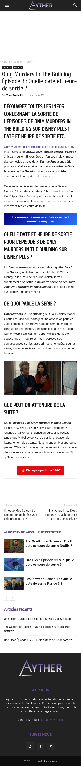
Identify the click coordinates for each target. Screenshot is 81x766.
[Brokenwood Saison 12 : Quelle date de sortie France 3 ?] (14, 583)
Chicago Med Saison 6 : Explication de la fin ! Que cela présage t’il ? (20, 515)
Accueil (6, 61)
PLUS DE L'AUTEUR (49, 532)
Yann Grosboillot (15, 95)
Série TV (18, 61)
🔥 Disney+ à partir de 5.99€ (40, 470)
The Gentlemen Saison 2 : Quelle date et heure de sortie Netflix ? (37, 629)
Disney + (31, 61)
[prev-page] (6, 598)
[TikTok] (40, 746)
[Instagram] (30, 746)
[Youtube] (51, 746)
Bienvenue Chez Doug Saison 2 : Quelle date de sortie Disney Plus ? (61, 515)
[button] (6, 5)
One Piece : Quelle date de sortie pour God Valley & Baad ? (39, 618)
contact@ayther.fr (51, 720)
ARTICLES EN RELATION (19, 532)
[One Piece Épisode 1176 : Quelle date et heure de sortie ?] (14, 564)
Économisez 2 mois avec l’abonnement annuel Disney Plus (40, 219)
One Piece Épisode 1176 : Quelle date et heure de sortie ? (38, 640)
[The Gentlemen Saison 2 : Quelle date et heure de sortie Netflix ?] (14, 546)
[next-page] (12, 598)
